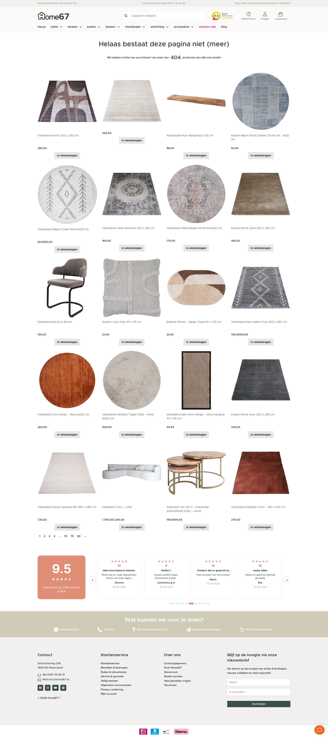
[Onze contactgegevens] (100, 629)
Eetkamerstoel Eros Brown (55, 322)
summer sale (207, 27)
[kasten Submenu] (99, 27)
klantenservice (249, 19)
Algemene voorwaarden (116, 685)
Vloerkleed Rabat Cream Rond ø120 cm (63, 229)
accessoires (181, 27)
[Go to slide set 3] (177, 603)
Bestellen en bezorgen (207, 629)
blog (224, 27)
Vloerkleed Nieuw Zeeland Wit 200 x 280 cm (67, 507)
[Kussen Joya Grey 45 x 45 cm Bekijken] (132, 287)
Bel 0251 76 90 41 (54, 674)
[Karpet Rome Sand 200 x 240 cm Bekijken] (261, 194)
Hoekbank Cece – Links (117, 507)
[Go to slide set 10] (202, 603)
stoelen (73, 27)
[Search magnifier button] (126, 16)
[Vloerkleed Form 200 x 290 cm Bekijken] (67, 101)
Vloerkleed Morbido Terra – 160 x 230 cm (258, 507)
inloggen (265, 19)
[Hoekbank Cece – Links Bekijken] (132, 473)
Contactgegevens (175, 663)
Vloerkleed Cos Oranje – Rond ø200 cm (63, 414)
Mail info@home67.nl (56, 679)
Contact (109, 629)
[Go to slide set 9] (199, 603)
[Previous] (92, 580)
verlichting (157, 27)
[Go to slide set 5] (183, 603)
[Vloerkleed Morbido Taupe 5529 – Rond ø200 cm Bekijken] (132, 380)
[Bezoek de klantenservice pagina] (56, 629)
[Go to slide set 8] (196, 603)
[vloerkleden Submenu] (143, 27)
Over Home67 (173, 667)
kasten (91, 27)
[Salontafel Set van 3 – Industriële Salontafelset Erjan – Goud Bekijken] (196, 473)
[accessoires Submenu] (192, 27)
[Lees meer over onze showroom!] (134, 629)
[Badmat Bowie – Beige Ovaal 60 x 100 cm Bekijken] (196, 287)
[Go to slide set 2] (174, 603)
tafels (54, 27)
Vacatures (170, 685)
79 (72, 536)
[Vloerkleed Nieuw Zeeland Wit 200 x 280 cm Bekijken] (67, 473)
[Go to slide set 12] (208, 603)
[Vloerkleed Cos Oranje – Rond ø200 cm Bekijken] (67, 380)
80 (79, 536)
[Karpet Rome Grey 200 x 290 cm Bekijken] (261, 380)
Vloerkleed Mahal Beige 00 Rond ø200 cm (194, 228)
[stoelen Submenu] (80, 27)
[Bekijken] (132, 101)
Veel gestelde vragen (177, 681)
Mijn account (109, 694)
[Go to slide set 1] (171, 603)
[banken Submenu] (118, 27)
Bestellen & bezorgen (114, 667)
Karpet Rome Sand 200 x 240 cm (253, 228)
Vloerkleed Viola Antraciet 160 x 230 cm (128, 228)
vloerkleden (133, 27)
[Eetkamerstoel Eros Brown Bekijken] (67, 287)
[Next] (286, 580)
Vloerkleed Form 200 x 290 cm (58, 135)
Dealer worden (173, 676)
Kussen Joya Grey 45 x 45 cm (121, 322)
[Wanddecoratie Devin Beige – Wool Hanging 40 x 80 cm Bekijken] (196, 380)
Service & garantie (112, 676)
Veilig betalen (109, 681)
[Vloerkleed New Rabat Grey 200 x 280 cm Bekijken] (261, 287)
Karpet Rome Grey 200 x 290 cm (253, 414)
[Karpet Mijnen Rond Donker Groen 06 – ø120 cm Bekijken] (261, 101)
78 (65, 536)
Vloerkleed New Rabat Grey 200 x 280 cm (259, 322)
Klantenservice (69, 629)
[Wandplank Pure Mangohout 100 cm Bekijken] (196, 101)
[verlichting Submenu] (167, 27)
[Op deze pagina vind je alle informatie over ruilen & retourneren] (242, 629)
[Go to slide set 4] (180, 603)
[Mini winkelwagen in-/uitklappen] (283, 14)
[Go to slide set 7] (191, 603)
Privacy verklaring (112, 689)
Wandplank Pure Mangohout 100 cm (190, 135)
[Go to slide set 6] (186, 603)
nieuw (42, 27)
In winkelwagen (67, 155)
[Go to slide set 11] (205, 603)
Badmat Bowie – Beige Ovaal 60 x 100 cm (194, 322)
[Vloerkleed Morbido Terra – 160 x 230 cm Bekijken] (261, 473)
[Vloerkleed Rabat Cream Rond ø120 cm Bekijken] (67, 194)
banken (110, 27)
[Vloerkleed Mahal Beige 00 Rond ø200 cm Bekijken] (196, 194)
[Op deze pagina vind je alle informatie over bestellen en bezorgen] (188, 629)
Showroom (171, 672)
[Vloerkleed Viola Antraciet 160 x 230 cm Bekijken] (132, 194)
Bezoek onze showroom (152, 629)
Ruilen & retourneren (259, 629)
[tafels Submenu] (61, 27)
